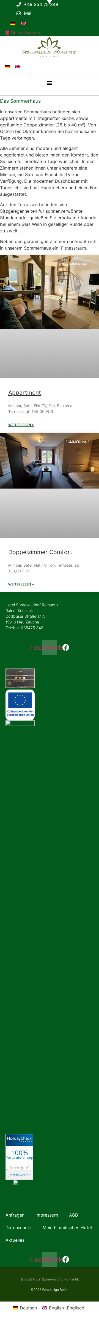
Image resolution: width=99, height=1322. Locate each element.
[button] (49, 82)
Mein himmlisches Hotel (67, 1227)
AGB (73, 1215)
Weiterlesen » (21, 425)
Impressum (46, 1215)
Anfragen (15, 1215)
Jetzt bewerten (20, 1174)
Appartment (24, 392)
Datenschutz (19, 1227)
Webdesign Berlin (55, 1290)
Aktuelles (15, 1240)
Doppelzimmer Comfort (40, 552)
